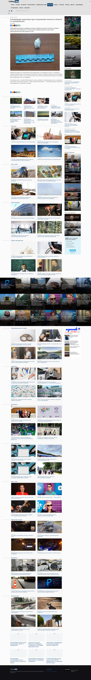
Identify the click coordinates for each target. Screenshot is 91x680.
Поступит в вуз (69, 241)
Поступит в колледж (70, 243)
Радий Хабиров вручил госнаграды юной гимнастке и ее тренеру (72, 147)
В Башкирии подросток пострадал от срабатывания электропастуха (20, 236)
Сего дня (14, 164)
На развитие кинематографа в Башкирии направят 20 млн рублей (21, 460)
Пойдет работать (69, 244)
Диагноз (14, 366)
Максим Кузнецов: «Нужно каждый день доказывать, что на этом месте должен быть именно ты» (22, 438)
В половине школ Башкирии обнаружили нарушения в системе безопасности (21, 198)
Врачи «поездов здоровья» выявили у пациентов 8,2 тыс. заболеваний (49, 400)
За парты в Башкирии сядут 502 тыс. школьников (23, 141)
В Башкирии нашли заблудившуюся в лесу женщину (15, 107)
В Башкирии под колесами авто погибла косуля (48, 552)
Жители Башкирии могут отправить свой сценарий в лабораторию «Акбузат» (21, 477)
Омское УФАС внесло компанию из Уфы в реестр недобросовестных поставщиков (23, 591)
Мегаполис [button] (27, 7)
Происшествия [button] (14, 7)
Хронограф (15, 202)
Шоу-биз (14, 481)
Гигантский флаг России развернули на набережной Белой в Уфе (47, 460)
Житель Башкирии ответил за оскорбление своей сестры (49, 344)
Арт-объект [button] (61, 4)
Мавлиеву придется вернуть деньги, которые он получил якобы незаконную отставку (49, 274)
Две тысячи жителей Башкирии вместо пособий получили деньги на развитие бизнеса (49, 180)
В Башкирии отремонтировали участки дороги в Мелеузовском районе (49, 218)
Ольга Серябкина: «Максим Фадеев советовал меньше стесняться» (22, 498)
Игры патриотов (17, 240)
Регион (13, 126)
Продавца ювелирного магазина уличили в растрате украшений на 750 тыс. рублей (72, 131)
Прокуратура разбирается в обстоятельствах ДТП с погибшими (48, 362)
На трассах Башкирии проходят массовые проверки (21, 180)
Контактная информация (51, 671)
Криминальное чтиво (19, 328)
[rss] (52, 669)
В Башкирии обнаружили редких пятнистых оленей (56, 107)
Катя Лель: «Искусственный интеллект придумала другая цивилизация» (46, 515)
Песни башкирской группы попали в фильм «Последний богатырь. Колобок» (21, 515)
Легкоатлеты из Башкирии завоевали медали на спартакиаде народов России (49, 421)
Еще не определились (70, 246)
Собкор (13, 669)
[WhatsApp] (18, 25)
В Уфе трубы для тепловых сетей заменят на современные (22, 612)
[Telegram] (19, 25)
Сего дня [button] (18, 4)
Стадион (14, 404)
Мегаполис (15, 596)
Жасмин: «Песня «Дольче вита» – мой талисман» (49, 497)
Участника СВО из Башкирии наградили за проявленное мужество (72, 82)
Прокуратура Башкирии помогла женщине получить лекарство (21, 400)
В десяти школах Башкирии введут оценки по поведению (22, 274)
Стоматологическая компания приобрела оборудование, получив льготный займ (21, 574)
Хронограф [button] (23, 4)
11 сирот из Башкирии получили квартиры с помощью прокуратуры (22, 257)
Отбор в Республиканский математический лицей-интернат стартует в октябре (48, 630)
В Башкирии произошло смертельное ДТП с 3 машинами (22, 553)
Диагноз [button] (72, 4)
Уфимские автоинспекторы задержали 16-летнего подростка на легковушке (47, 198)
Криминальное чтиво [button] (41, 4)
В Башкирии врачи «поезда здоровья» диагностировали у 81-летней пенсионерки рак (49, 382)
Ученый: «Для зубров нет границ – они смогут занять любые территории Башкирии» (48, 236)
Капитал (14, 558)
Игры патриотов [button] (31, 4)
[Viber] (16, 25)
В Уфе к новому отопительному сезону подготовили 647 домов (20, 630)
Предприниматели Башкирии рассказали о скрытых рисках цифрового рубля (47, 591)
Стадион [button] (56, 4)
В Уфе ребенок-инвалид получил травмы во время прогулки (48, 257)
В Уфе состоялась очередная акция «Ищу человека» (47, 612)
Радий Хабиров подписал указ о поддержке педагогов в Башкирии (47, 142)
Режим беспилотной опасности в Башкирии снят (49, 159)
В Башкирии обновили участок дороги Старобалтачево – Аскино (15, 121)
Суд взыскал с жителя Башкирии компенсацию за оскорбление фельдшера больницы (23, 382)
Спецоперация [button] (79, 4)
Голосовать (72, 250)
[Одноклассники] (12, 25)
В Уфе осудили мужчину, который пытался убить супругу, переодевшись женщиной (23, 362)
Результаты (72, 252)
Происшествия (16, 520)
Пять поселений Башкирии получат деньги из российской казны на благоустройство (22, 160)
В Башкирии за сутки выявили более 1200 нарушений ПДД (42, 107)
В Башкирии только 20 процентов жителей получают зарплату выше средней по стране (48, 574)
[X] (14, 25)
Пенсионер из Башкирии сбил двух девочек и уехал (22, 536)
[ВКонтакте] (11, 25)
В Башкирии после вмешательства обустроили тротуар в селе (29, 107)
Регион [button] (12, 4)
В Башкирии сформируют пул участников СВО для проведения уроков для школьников (56, 121)
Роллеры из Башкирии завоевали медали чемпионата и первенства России (47, 438)
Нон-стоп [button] (50, 4)
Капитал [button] (21, 7)
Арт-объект (15, 443)
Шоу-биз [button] (67, 4)
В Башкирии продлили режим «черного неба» (42, 120)
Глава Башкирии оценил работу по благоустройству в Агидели (45, 477)
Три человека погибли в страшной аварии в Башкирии (48, 536)
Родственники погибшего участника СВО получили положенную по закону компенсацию (29, 121)
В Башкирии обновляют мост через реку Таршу (22, 218)
